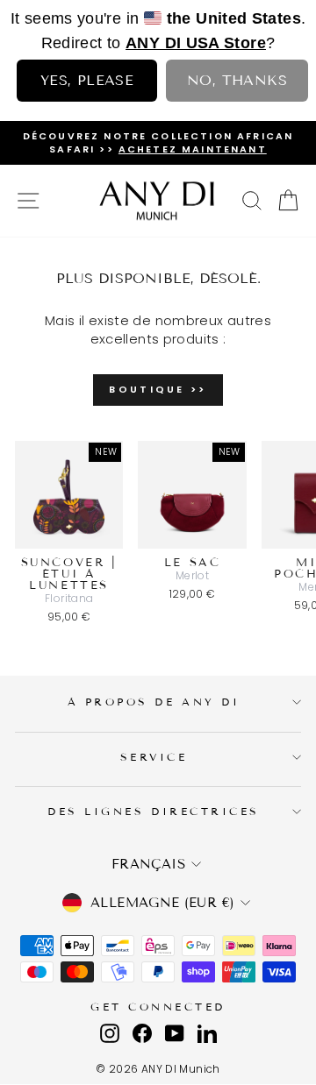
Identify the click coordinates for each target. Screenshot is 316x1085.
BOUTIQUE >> (157, 389)
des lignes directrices (153, 811)
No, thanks (237, 80)
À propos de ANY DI (154, 701)
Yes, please (86, 80)
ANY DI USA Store (196, 43)
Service (154, 756)
